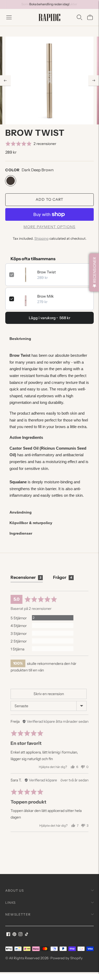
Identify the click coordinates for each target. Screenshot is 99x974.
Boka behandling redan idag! (49, 4)
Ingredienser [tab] (21, 533)
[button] (30, 143)
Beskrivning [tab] (20, 339)
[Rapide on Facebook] (8, 934)
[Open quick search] (79, 17)
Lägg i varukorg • (49, 317)
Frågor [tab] (62, 577)
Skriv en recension (49, 693)
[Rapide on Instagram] (20, 934)
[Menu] (9, 17)
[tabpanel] (49, 425)
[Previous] (5, 80)
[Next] (93, 80)
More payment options (49, 226)
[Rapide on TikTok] (27, 934)
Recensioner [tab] (26, 577)
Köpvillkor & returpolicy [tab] (31, 523)
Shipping (41, 238)
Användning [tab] (21, 512)
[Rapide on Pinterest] (14, 934)
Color (12, 170)
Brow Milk (45, 296)
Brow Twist (46, 272)
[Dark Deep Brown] (10, 180)
